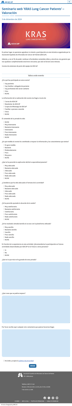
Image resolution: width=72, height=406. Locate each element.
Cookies (17, 401)
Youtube (57, 398)
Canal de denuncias (52, 401)
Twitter (49, 398)
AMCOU (15, 404)
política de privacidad (26, 361)
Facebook (45, 398)
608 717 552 (31, 384)
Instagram (53, 398)
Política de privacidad (37, 401)
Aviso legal (25, 401)
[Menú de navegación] (69, 1)
